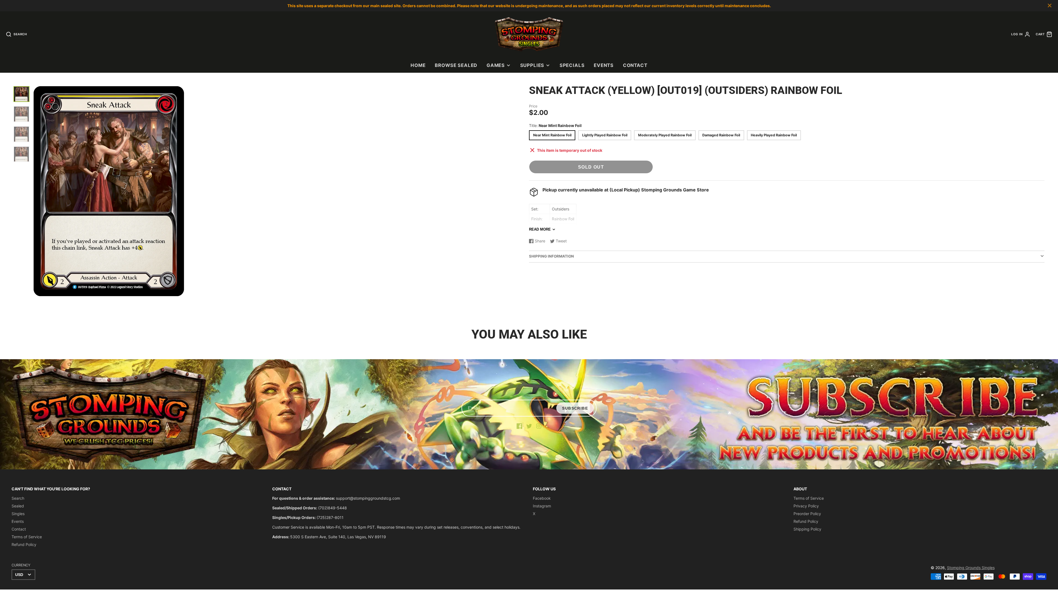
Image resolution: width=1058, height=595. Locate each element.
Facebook (542, 498)
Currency (21, 565)
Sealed (18, 506)
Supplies (532, 65)
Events (604, 65)
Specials (572, 65)
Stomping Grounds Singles (971, 567)
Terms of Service (27, 536)
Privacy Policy (806, 506)
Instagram (542, 506)
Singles (18, 513)
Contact (635, 65)
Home (418, 65)
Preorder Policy (807, 513)
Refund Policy (24, 544)
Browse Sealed (456, 65)
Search (18, 498)
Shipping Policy (807, 529)
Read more (540, 229)
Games (496, 65)
